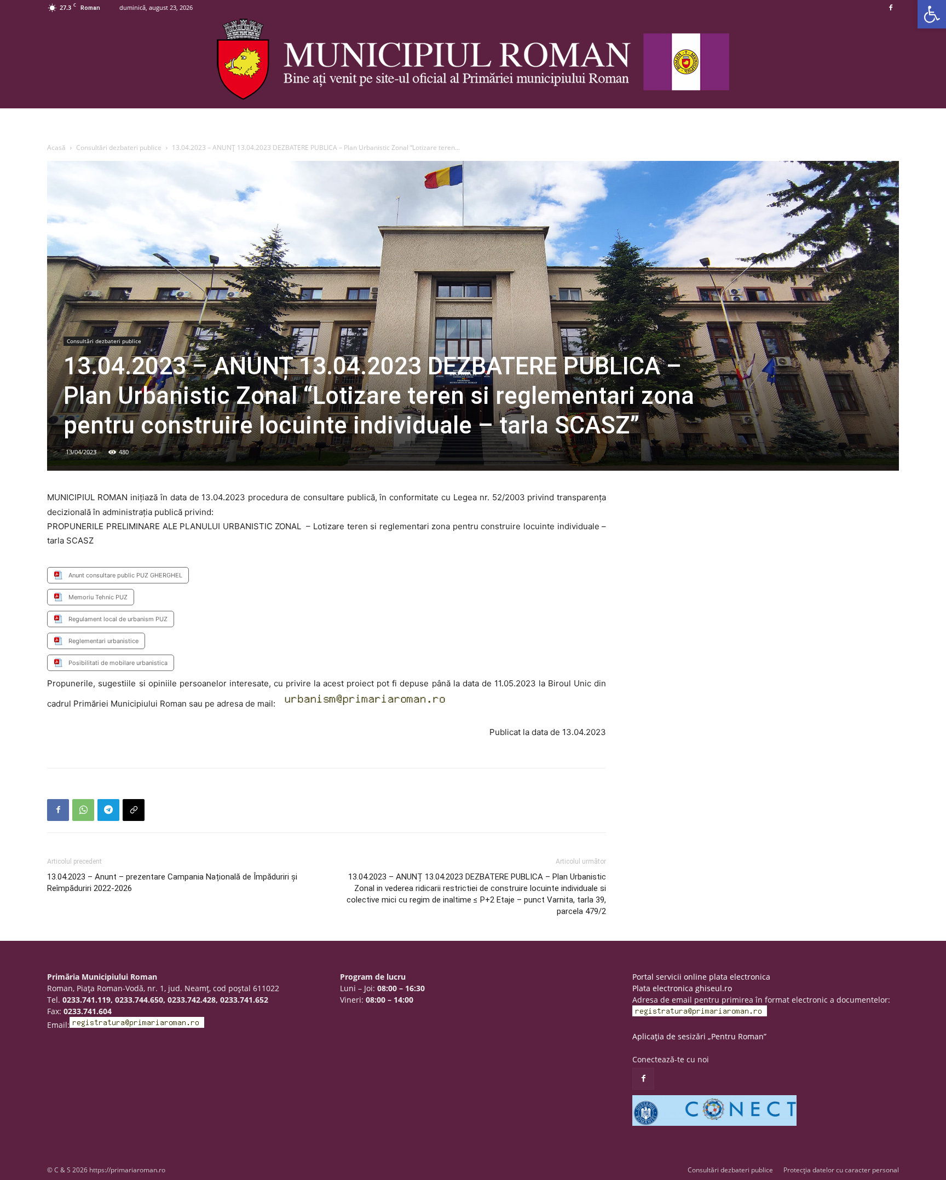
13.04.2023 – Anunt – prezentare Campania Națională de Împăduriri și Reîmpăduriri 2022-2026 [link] (172, 882)
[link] (932, 14)
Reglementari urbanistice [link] (103, 641)
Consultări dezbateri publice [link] (118, 147)
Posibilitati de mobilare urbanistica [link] (118, 663)
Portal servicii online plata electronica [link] (701, 976)
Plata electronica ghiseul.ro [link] (682, 988)
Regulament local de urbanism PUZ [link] (118, 619)
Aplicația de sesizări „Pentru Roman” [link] (699, 1036)
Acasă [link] (56, 147)
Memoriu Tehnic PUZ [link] (98, 597)
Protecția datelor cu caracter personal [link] (841, 1170)
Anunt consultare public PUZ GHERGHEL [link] (125, 575)
